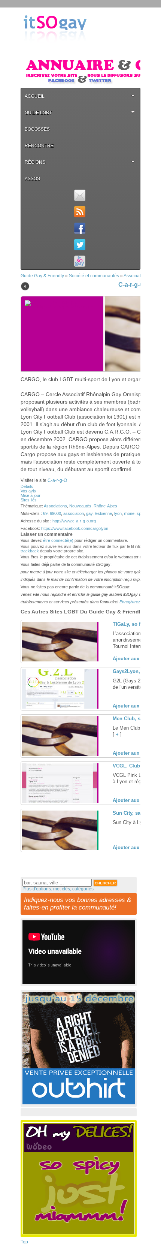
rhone (129, 513)
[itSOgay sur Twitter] (79, 244)
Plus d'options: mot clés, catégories (58, 889)
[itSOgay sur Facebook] (79, 228)
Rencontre (39, 145)
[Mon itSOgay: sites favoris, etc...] (79, 261)
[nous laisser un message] (79, 195)
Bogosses (37, 129)
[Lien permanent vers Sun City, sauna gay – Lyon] (59, 849)
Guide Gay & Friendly (42, 275)
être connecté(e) (58, 540)
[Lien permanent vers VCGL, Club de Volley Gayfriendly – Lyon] (59, 801)
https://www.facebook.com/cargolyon (74, 528)
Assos (32, 178)
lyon (118, 513)
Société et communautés (94, 275)
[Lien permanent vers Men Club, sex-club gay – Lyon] (59, 754)
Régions (35, 162)
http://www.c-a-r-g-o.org (74, 521)
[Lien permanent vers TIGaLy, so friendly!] (59, 660)
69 (45, 513)
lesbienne (103, 513)
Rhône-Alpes (105, 506)
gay (89, 513)
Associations (136, 275)
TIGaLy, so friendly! (135, 624)
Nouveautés (80, 506)
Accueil (35, 96)
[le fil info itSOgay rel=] (79, 211)
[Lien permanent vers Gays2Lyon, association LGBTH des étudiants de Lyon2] (59, 707)
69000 (55, 513)
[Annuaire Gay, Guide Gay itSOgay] (55, 49)
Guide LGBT (38, 112)
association (73, 513)
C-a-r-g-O (131, 284)
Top (24, 1242)
